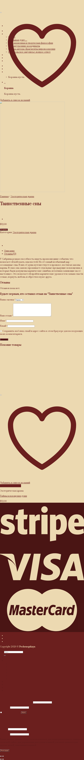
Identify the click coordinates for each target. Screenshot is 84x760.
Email (3, 325)
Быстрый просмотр (10, 485)
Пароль (5, 707)
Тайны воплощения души (13, 496)
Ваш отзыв (6, 315)
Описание (9, 250)
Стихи (7, 681)
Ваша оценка (7, 299)
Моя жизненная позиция (17, 638)
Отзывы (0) (10, 253)
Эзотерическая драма (22, 196)
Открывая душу (12, 635)
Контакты (9, 641)
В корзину (4, 229)
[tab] (44, 250)
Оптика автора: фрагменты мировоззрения (31, 675)
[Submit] (5, 655)
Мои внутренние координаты (24, 672)
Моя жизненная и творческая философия (30, 669)
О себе (11, 663)
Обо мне (8, 660)
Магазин (9, 684)
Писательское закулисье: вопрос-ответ (29, 678)
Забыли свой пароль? (11, 717)
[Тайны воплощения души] (9, 219)
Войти (24, 712)
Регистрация (5, 750)
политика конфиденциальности (53, 745)
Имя (3, 320)
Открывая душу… (17, 666)
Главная (4, 196)
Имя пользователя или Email (16, 702)
